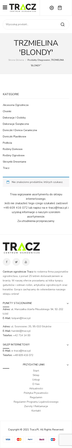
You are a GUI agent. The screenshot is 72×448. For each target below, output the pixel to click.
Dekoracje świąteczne (16, 124)
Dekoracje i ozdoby (14, 117)
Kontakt (36, 410)
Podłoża (7, 143)
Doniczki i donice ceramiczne (20, 130)
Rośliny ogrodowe (14, 155)
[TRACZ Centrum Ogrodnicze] (22, 7)
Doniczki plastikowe (14, 136)
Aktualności (36, 388)
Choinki (7, 111)
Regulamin (36, 397)
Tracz (6, 168)
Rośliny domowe (13, 149)
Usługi (36, 379)
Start (36, 370)
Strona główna (16, 59)
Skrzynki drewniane (14, 161)
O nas (36, 384)
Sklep (36, 375)
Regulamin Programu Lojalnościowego (36, 402)
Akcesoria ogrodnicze (16, 105)
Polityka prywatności (36, 393)
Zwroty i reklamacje (36, 406)
